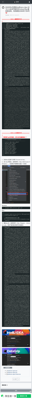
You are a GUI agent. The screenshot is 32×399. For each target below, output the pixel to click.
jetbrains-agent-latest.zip (14, 374)
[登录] (29, 2)
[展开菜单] (3, 2)
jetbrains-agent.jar (12, 370)
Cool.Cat (7, 15)
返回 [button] (16, 390)
